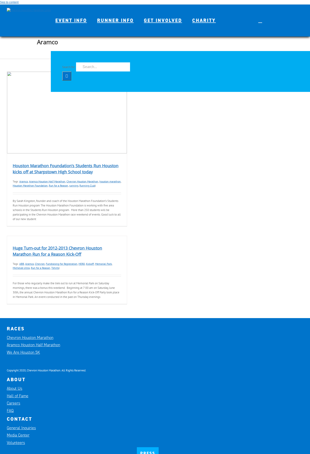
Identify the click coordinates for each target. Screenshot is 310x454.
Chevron (40, 263)
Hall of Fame (17, 396)
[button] (260, 20)
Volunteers (16, 442)
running (73, 185)
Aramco (23, 181)
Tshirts (55, 268)
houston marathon (110, 181)
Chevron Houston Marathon (82, 181)
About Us (14, 388)
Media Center (18, 435)
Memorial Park (103, 263)
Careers (13, 403)
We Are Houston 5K (23, 352)
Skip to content (9, 2)
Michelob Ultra (21, 268)
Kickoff (90, 263)
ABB (21, 263)
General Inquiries (21, 428)
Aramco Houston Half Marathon (47, 181)
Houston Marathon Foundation (30, 185)
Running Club (87, 185)
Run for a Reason (58, 185)
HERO (82, 263)
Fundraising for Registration (61, 263)
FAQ (10, 410)
